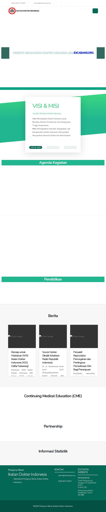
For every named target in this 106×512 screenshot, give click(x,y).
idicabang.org (83, 53)
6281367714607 (18, 3)
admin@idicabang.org (42, 3)
